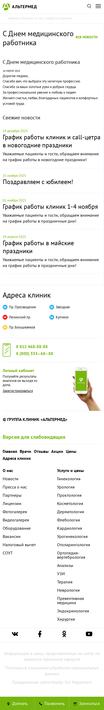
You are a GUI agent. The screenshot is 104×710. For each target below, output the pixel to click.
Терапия (65, 582)
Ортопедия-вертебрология (71, 555)
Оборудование (17, 528)
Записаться (89, 703)
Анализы (65, 565)
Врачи (25, 451)
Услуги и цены (70, 470)
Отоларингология (73, 544)
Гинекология (69, 479)
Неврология (68, 590)
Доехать (19, 703)
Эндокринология (73, 611)
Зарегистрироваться (18, 391)
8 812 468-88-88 (32, 346)
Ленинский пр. (20, 317)
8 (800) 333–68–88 (34, 353)
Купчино (62, 317)
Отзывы (41, 451)
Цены (71, 451)
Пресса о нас (15, 487)
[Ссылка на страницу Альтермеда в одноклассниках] (64, 635)
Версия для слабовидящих (34, 436)
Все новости (87, 37)
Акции (57, 451)
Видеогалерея (16, 520)
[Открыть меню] (98, 6)
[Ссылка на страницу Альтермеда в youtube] (89, 635)
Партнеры (12, 495)
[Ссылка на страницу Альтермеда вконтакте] (15, 635)
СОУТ (8, 553)
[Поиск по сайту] (89, 6)
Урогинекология (72, 536)
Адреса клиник (27, 295)
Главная (10, 451)
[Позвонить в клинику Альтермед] (52, 703)
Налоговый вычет (19, 544)
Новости (10, 479)
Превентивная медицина (70, 600)
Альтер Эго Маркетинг (71, 682)
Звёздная (63, 307)
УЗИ (61, 573)
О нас (8, 470)
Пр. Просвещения (22, 307)
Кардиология (69, 528)
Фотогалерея (15, 511)
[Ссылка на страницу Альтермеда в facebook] (40, 635)
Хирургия (66, 619)
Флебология (68, 520)
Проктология (69, 495)
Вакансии (12, 536)
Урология (66, 487)
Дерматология (70, 511)
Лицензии (12, 503)
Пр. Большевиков (22, 327)
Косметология (70, 503)
